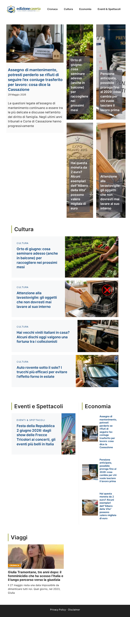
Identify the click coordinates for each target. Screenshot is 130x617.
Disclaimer (74, 609)
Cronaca (52, 9)
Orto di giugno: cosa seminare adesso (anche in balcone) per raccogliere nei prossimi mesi (79, 85)
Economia (85, 9)
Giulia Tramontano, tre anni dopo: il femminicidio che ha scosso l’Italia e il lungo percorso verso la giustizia (35, 576)
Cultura (68, 9)
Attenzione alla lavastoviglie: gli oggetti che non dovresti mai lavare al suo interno (110, 192)
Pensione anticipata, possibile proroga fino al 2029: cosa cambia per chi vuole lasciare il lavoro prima (110, 92)
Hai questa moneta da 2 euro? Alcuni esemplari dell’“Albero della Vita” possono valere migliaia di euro (79, 185)
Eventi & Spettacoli (109, 9)
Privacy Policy (58, 609)
